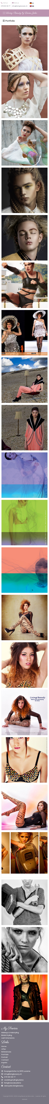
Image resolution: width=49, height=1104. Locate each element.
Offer (3, 1049)
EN (33, 6)
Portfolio (10, 20)
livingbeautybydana (12, 1083)
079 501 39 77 (9, 1077)
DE (33, 3)
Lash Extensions (7, 1038)
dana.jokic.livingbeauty (13, 1086)
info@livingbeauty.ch (13, 1074)
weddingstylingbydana (13, 1080)
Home (3, 1046)
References (6, 1052)
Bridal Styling (6, 1035)
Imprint (4, 1062)
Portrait (4, 1057)
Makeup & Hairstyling (10, 1032)
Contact (5, 1060)
